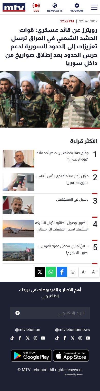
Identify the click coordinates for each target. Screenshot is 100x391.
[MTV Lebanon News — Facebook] (65, 338)
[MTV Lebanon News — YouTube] (88, 338)
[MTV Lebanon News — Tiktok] (57, 338)
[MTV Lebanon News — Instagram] (80, 338)
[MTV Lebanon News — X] (72, 338)
